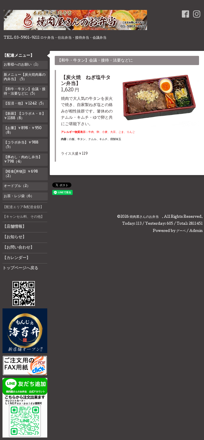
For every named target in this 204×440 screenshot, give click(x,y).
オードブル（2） (17, 186)
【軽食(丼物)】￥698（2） (21, 174)
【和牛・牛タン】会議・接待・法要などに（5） (25, 91)
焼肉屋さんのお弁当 (146, 217)
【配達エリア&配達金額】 (23, 207)
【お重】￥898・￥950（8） (23, 130)
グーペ (181, 231)
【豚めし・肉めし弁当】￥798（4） (23, 159)
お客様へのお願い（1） (22, 65)
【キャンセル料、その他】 (23, 217)
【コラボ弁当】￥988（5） (21, 145)
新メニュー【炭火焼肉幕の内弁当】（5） (25, 77)
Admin (196, 231)
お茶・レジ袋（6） (19, 196)
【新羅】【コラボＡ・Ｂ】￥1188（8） (25, 116)
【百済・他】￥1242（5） (25, 104)
